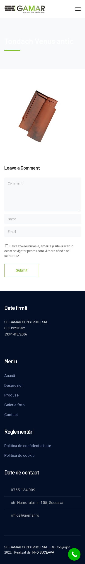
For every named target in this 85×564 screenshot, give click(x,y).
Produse (11, 395)
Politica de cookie (19, 455)
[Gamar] (24, 9)
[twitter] (6, 346)
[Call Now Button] (74, 554)
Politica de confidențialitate (27, 445)
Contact (11, 414)
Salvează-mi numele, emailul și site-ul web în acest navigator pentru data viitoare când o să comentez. (38, 251)
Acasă (9, 375)
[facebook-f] (18, 346)
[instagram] (40, 346)
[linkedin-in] (29, 346)
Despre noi (13, 385)
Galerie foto (14, 405)
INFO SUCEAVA (43, 552)
